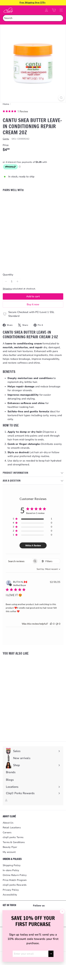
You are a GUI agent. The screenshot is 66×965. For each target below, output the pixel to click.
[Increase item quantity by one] (17, 281)
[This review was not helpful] (57, 623)
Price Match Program (15, 880)
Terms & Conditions (14, 842)
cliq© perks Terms (13, 837)
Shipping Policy (12, 865)
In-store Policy (11, 870)
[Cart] (54, 10)
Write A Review (33, 545)
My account (9, 852)
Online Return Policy (15, 875)
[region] (32, 519)
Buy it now (33, 304)
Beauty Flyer (10, 847)
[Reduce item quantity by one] (6, 281)
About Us (8, 822)
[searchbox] (19, 561)
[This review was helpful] (51, 623)
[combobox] (33, 18)
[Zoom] (61, 98)
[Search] (60, 18)
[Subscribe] (51, 954)
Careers (7, 832)
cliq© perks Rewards (15, 884)
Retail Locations (12, 827)
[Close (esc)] (62, 911)
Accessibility (10, 894)
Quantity (8, 274)
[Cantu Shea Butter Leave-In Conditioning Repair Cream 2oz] (33, 208)
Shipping (7, 288)
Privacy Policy (11, 889)
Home (6, 104)
